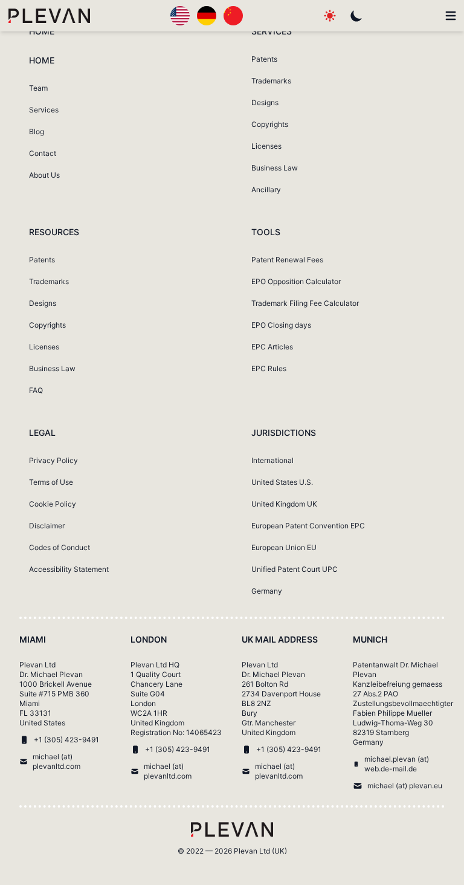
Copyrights (269, 124)
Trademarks (271, 80)
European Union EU (284, 547)
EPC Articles (272, 346)
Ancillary (266, 189)
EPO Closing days (281, 324)
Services (44, 109)
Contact (42, 153)
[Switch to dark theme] (356, 15)
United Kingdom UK (284, 503)
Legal (42, 432)
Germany (266, 590)
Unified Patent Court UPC (294, 569)
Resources (54, 232)
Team (38, 87)
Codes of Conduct (59, 547)
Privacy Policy (53, 460)
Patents (264, 58)
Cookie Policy (52, 503)
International (272, 460)
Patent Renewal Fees (287, 259)
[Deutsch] (206, 15)
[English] (180, 15)
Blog (36, 131)
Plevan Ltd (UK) (260, 850)
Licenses (266, 146)
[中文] (233, 15)
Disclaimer (47, 525)
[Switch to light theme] (330, 15)
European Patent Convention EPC (308, 525)
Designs (265, 102)
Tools (265, 232)
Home (41, 31)
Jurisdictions (283, 432)
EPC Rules (268, 368)
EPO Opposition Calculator (296, 281)
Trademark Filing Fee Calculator (305, 303)
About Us (44, 175)
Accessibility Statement (69, 569)
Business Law (274, 167)
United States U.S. (282, 482)
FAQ (36, 390)
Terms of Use (51, 482)
